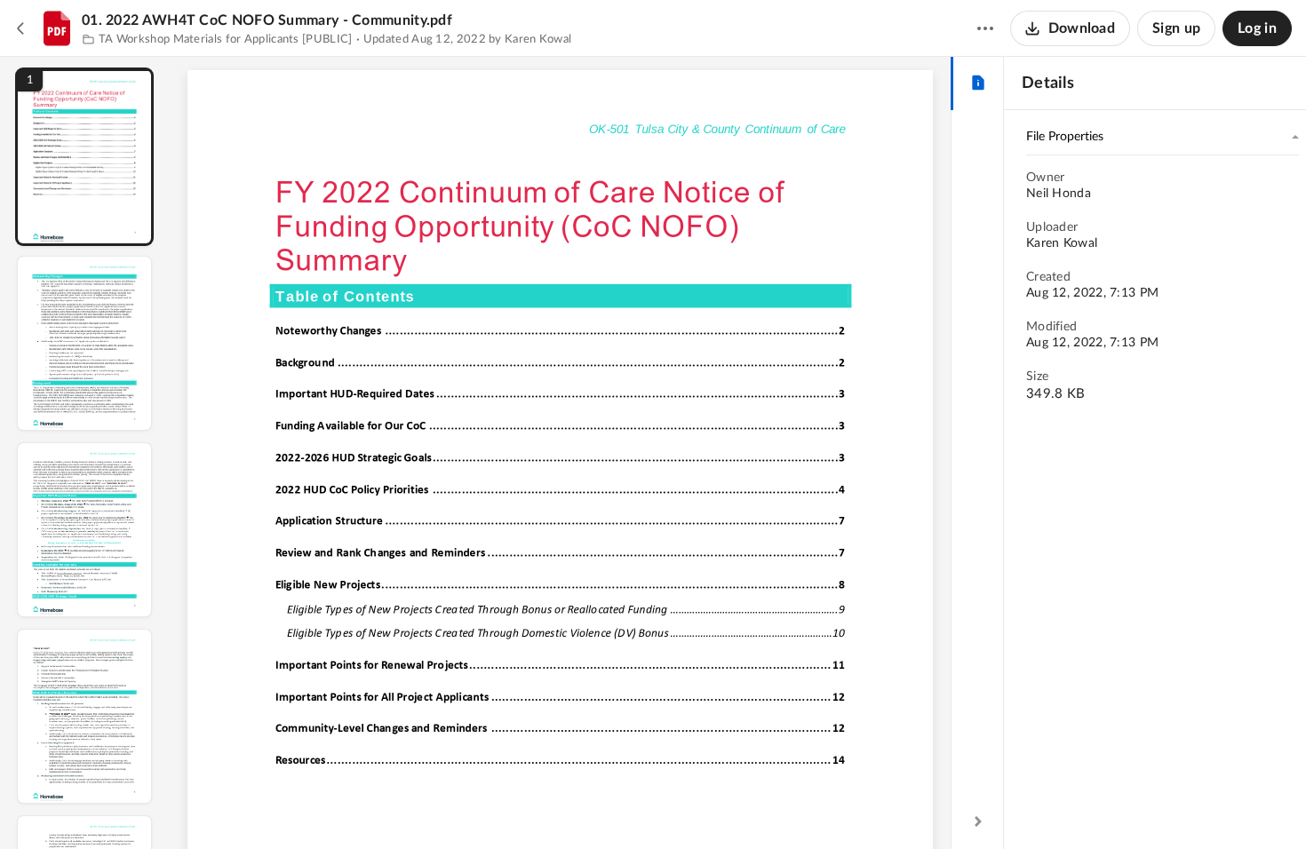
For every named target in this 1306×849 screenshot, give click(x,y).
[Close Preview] (21, 28)
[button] (84, 156)
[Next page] (525, 805)
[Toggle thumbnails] (397, 805)
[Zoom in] (622, 805)
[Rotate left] (658, 805)
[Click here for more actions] (985, 28)
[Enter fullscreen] (724, 805)
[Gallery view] (692, 805)
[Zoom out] (562, 805)
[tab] (978, 83)
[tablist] (978, 83)
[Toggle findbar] (429, 805)
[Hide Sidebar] (978, 821)
